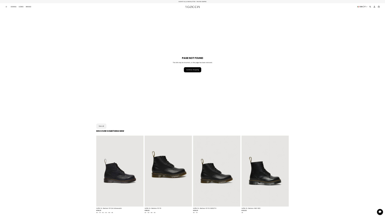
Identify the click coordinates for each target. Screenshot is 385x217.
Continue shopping (192, 70)
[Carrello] (379, 7)
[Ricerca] (370, 7)
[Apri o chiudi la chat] (380, 212)
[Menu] (6, 6)
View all (101, 126)
